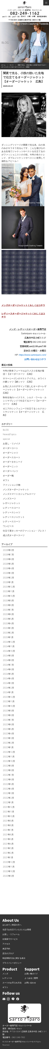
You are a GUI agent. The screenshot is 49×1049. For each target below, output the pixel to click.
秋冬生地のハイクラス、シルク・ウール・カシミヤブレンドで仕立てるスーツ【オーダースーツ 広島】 (24, 400)
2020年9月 (8, 876)
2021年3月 (8, 848)
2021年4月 (8, 843)
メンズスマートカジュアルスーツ (19, 494)
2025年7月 (8, 609)
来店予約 (6, 948)
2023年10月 (9, 706)
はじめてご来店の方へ (12, 925)
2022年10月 (9, 761)
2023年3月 (8, 738)
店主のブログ (8, 953)
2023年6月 (8, 724)
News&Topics (9, 434)
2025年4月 (8, 623)
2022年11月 (9, 756)
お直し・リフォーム (11, 934)
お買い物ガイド (31, 973)
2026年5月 (8, 563)
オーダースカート (11, 457)
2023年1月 (8, 747)
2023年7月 (8, 719)
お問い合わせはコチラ (35, 359)
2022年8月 (8, 770)
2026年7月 (8, 554)
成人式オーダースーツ (14, 535)
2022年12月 (9, 752)
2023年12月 (9, 697)
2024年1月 (8, 692)
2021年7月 (8, 830)
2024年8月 (8, 660)
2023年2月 (8, 742)
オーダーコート (10, 448)
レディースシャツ (11, 512)
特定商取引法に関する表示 (13, 958)
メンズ (5, 973)
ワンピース (8, 526)
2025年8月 (8, 605)
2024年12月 (9, 641)
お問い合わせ (30, 982)
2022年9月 (8, 765)
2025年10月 (9, 596)
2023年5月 (8, 729)
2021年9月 (8, 820)
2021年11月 (8, 811)
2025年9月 (8, 600)
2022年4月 (8, 788)
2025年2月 (8, 632)
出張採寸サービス (10, 939)
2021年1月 (8, 857)
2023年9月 (8, 710)
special (6, 439)
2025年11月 (8, 591)
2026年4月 (8, 568)
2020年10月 (9, 871)
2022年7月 (8, 774)
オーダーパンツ (10, 471)
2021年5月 (8, 839)
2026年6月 (8, 559)
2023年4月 (8, 733)
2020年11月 (9, 866)
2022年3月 (8, 793)
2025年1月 (8, 637)
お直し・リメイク (11, 443)
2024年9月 (8, 655)
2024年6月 (8, 669)
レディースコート (11, 507)
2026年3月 (8, 573)
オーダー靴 (8, 475)
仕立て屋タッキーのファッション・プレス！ (24, 530)
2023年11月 (9, 701)
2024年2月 (8, 687)
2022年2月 (8, 797)
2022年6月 (8, 779)
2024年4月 (8, 678)
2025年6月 (8, 614)
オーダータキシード (12, 461)
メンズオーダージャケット (16, 489)
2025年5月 (8, 618)
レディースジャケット (14, 517)
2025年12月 (9, 586)
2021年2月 (8, 852)
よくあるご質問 (31, 978)
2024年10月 (9, 651)
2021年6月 (8, 834)
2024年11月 (9, 646)
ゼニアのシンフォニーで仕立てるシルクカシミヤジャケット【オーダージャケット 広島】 (24, 411)
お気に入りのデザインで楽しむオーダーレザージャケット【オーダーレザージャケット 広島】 (24, 389)
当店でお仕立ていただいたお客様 (16, 929)
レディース (7, 978)
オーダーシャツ (10, 452)
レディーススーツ (11, 521)
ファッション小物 (11, 484)
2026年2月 (8, 577)
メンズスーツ (9, 498)
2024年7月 (8, 664)
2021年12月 (9, 807)
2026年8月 (8, 550)
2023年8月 (8, 715)
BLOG (6, 429)
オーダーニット (10, 466)
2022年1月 (8, 802)
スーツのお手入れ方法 (12, 982)
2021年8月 (8, 825)
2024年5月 (8, 673)
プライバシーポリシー (12, 963)
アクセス (6, 944)
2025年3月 (8, 628)
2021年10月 (9, 816)
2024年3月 (8, 683)
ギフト (6, 480)
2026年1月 (8, 582)
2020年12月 (9, 862)
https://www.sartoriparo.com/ (32, 355)
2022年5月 (8, 784)
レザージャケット (11, 503)
